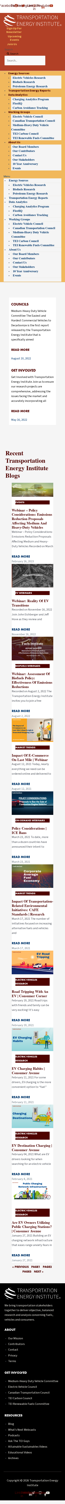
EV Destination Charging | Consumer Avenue (32, 1147)
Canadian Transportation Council (34, 120)
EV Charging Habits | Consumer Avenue (28, 1070)
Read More (20, 350)
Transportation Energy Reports (29, 90)
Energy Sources (18, 73)
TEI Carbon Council (26, 133)
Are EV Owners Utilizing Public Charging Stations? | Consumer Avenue (32, 1227)
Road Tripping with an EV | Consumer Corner (30, 993)
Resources (13, 1415)
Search (9, 49)
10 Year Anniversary (25, 164)
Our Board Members (26, 146)
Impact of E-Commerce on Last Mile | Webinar (30, 757)
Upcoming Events (14, 38)
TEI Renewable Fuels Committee (33, 138)
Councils (20, 304)
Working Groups (19, 112)
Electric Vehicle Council (28, 116)
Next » (39, 1271)
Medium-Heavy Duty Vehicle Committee (30, 127)
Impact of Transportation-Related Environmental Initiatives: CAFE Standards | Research (32, 908)
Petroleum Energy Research (30, 86)
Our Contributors (24, 151)
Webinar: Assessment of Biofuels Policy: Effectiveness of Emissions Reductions (32, 680)
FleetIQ (17, 103)
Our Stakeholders (23, 159)
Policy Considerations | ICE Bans (29, 830)
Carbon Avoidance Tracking (30, 108)
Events (17, 168)
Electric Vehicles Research (29, 78)
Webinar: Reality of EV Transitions (30, 603)
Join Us (12, 44)
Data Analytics (18, 94)
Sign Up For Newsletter (14, 30)
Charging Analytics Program (31, 99)
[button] (32, 176)
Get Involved (23, 370)
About (10, 1330)
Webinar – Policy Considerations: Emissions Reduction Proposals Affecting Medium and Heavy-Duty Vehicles (32, 519)
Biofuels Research (24, 82)
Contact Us (19, 155)
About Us (14, 142)
